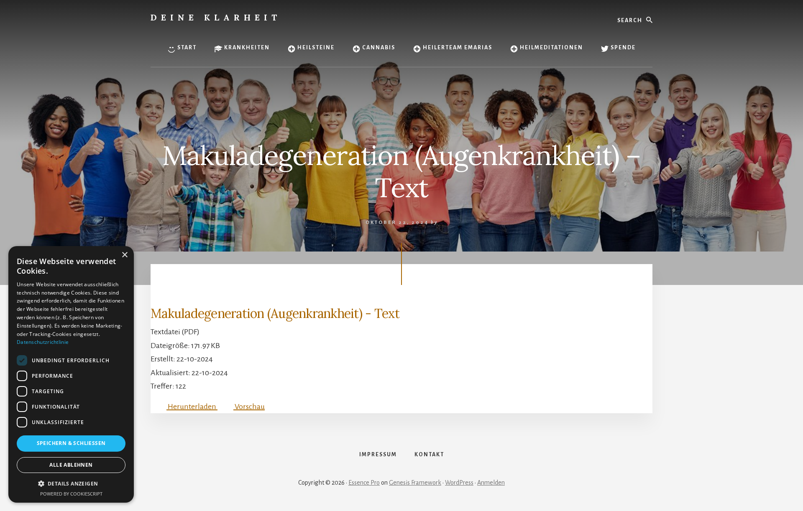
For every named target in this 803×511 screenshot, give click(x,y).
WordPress (459, 482)
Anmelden (491, 482)
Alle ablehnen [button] (70, 464)
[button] (71, 483)
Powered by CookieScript (71, 494)
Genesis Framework (415, 482)
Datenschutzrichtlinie (43, 342)
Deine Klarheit (216, 17)
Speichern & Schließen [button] (71, 443)
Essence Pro (364, 482)
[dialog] (71, 374)
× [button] (124, 255)
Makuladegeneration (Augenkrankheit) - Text (275, 313)
